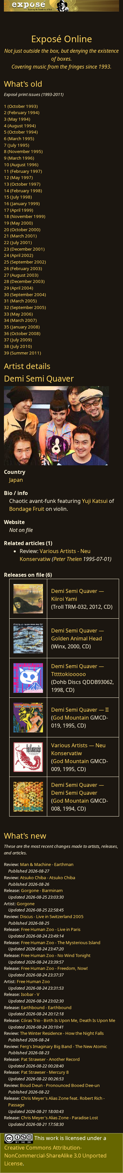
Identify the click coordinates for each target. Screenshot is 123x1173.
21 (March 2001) (20, 236)
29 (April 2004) (18, 288)
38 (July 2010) (18, 346)
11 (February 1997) (23, 171)
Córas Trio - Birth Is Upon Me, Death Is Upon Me (68, 1020)
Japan (16, 479)
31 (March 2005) (20, 301)
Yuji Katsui (95, 501)
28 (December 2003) (24, 281)
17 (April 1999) (18, 210)
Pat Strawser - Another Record (50, 1059)
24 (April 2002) (18, 255)
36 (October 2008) (22, 333)
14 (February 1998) (23, 191)
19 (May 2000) (18, 223)
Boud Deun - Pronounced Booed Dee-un (60, 1085)
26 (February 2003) (23, 268)
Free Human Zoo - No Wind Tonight (56, 955)
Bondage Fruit (26, 508)
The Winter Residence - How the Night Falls (62, 1033)
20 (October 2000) (22, 229)
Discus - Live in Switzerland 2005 (52, 916)
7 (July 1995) (16, 145)
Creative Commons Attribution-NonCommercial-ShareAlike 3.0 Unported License (55, 1155)
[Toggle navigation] (21, 20)
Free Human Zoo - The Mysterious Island (60, 942)
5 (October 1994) (21, 132)
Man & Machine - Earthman (46, 864)
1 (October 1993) (21, 106)
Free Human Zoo (33, 981)
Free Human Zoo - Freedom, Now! (54, 968)
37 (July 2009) (18, 340)
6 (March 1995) (19, 138)
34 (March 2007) (20, 320)
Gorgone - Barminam (42, 890)
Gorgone (25, 904)
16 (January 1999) (22, 203)
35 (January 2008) (22, 327)
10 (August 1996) (21, 165)
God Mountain (71, 717)
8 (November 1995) (23, 151)
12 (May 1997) (18, 177)
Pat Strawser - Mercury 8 (45, 1072)
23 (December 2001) (24, 249)
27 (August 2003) (21, 275)
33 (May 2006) (18, 314)
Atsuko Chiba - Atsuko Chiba (47, 877)
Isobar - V (30, 994)
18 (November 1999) (24, 216)
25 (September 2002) (25, 262)
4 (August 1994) (20, 126)
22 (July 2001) (18, 242)
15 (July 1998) (18, 197)
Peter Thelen (67, 559)
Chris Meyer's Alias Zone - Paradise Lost (59, 1118)
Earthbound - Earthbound (46, 1007)
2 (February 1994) (21, 112)
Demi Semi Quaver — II (80, 709)
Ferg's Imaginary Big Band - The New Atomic (63, 1046)
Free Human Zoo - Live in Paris (50, 929)
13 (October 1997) (22, 184)
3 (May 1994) (17, 119)
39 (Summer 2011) (22, 353)
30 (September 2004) (25, 294)
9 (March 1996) (19, 158)
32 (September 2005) (25, 307)
